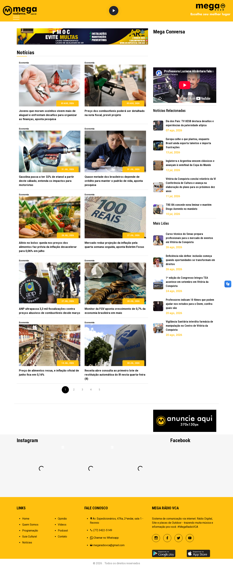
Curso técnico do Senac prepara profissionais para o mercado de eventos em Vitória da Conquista (189, 238)
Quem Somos (30, 524)
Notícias (27, 542)
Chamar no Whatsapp (106, 537)
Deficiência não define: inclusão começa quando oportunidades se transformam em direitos (190, 260)
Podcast (63, 530)
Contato (62, 536)
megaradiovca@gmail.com (109, 545)
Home (25, 518)
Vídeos (62, 524)
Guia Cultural (29, 536)
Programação (30, 530)
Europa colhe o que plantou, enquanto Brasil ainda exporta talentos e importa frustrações (188, 143)
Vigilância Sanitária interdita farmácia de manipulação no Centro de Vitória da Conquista (189, 325)
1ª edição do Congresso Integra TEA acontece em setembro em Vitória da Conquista (187, 282)
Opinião (62, 518)
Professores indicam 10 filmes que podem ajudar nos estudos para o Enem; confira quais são (190, 304)
